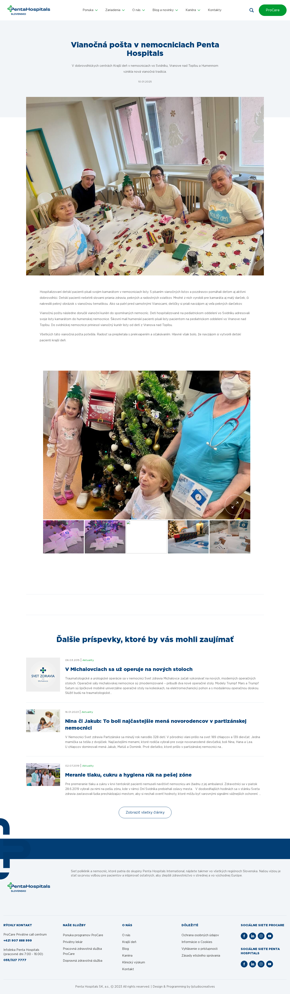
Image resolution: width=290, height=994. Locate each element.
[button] (90, 10)
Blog (125, 948)
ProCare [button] (273, 10)
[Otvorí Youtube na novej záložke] (269, 936)
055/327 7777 (14, 960)
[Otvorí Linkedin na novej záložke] (252, 936)
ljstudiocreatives (203, 986)
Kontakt (128, 969)
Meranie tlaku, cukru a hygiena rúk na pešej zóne (128, 775)
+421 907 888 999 (17, 940)
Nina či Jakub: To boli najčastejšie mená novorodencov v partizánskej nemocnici (155, 725)
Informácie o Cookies (197, 942)
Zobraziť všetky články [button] (145, 812)
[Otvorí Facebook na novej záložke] (244, 936)
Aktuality (88, 660)
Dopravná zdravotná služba (82, 960)
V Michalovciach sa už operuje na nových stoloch (129, 669)
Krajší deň (129, 942)
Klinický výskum (133, 962)
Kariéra (127, 955)
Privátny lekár (73, 942)
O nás (126, 935)
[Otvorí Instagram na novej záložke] (261, 936)
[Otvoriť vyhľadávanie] (251, 10)
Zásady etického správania (201, 955)
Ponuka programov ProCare (83, 935)
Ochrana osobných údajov (200, 935)
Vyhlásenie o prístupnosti (200, 948)
